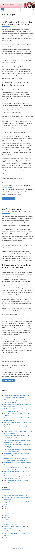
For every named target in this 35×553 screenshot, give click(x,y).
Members (7, 511)
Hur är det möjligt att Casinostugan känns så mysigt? (16, 210)
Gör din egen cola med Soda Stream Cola (15, 495)
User (5, 537)
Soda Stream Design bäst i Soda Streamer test (17, 531)
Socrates (20, 548)
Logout (6, 508)
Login (5, 506)
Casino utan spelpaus (8, 187)
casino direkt (17, 370)
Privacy (6, 515)
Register (6, 517)
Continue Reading (8, 198)
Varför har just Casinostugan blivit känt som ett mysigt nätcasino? (17, 23)
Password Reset (8, 513)
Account (6, 493)
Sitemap (6, 519)
